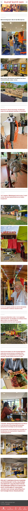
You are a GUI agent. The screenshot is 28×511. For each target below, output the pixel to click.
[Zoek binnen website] (1, 2)
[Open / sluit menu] (26, 2)
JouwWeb (8, 504)
